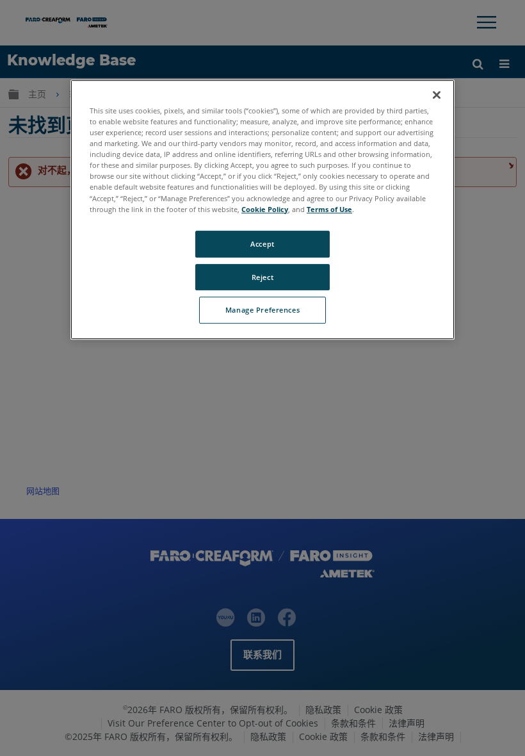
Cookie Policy (264, 209)
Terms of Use (329, 209)
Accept (262, 244)
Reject (262, 277)
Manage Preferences (262, 310)
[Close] (437, 95)
